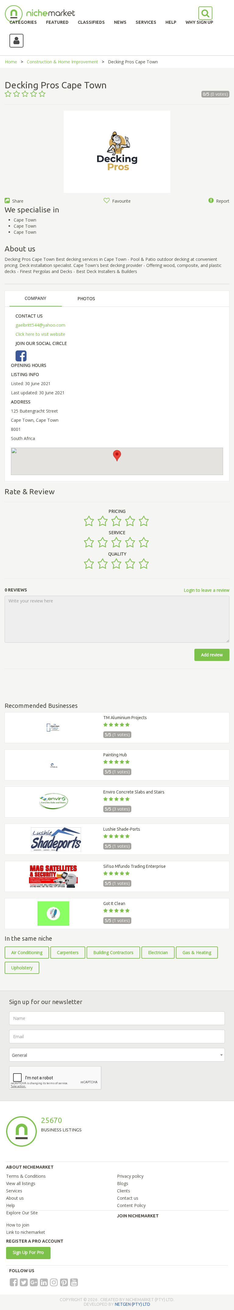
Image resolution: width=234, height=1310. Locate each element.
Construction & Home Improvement (62, 62)
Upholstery (22, 968)
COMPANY (35, 298)
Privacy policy (130, 1176)
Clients (123, 1191)
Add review (212, 655)
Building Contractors (113, 952)
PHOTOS (86, 298)
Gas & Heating (197, 952)
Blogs (122, 1183)
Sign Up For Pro (28, 1252)
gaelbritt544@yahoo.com (40, 325)
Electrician (158, 952)
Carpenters (68, 952)
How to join (17, 1225)
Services (14, 1191)
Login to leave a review (206, 590)
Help (10, 1205)
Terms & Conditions (26, 1176)
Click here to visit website (40, 334)
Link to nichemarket (25, 1232)
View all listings (20, 1183)
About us (15, 1198)
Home (11, 62)
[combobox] (117, 1055)
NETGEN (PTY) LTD (132, 1304)
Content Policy (131, 1205)
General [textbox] (19, 1055)
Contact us (127, 1198)
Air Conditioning (26, 952)
